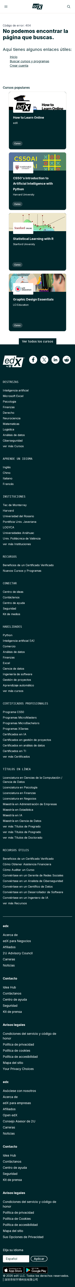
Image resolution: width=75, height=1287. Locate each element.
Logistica (8, 429)
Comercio (9, 646)
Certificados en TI (14, 751)
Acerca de (10, 935)
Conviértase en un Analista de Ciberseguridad (33, 881)
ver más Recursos (15, 903)
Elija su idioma (13, 1250)
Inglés (7, 467)
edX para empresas (17, 1103)
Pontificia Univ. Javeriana (19, 521)
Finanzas (9, 407)
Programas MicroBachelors (21, 723)
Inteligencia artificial (16, 390)
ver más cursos (13, 691)
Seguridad (9, 608)
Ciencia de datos (13, 668)
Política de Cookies (17, 1218)
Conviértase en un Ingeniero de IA (25, 897)
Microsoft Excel (13, 396)
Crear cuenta (19, 65)
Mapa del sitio (13, 1063)
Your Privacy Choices (18, 1069)
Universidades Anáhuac (18, 533)
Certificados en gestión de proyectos (27, 740)
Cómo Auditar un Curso (18, 870)
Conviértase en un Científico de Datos (28, 886)
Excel (6, 663)
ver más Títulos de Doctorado (22, 837)
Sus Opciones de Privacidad (23, 1237)
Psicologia (9, 401)
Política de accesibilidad (20, 1056)
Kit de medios (11, 614)
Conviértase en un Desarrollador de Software (33, 892)
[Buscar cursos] (68, 6)
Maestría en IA (12, 815)
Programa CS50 (13, 712)
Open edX (10, 1115)
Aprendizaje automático (18, 685)
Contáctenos (11, 597)
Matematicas (11, 424)
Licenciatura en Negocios (19, 798)
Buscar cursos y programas (29, 61)
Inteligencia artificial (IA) (19, 640)
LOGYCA (8, 527)
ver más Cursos (13, 446)
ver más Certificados (16, 756)
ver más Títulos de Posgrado (22, 832)
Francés (8, 484)
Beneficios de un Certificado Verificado (28, 565)
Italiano (7, 478)
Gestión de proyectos (17, 679)
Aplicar (39, 1259)
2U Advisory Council (18, 953)
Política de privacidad (18, 1044)
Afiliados (9, 947)
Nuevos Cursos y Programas (22, 570)
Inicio (13, 57)
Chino (6, 473)
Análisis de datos (14, 435)
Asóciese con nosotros (19, 1091)
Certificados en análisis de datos (24, 745)
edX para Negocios (17, 941)
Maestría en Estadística (18, 809)
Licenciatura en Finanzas (19, 793)
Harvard (8, 510)
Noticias (9, 965)
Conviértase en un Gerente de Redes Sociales (33, 875)
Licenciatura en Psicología (20, 787)
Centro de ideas (13, 592)
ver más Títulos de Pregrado (22, 826)
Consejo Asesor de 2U (19, 1121)
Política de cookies (16, 1050)
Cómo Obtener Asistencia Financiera (27, 864)
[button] (33, 360)
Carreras (9, 959)
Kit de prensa (12, 1012)
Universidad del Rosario (18, 516)
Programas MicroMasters (20, 717)
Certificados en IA (14, 734)
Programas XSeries (15, 728)
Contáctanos (12, 993)
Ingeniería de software (17, 674)
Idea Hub (9, 987)
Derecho (8, 412)
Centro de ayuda (14, 603)
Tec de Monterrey (15, 505)
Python (7, 635)
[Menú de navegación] (6, 6)
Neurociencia (11, 418)
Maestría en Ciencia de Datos (22, 821)
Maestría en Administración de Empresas (30, 804)
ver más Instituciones (17, 544)
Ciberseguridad (12, 440)
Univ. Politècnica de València (21, 538)
